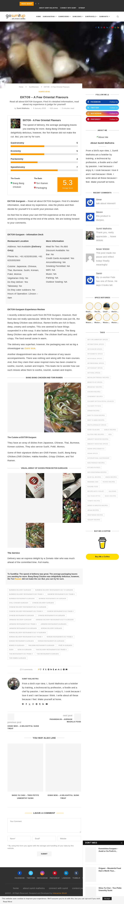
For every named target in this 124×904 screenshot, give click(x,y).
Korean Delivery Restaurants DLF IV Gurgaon (27, 632)
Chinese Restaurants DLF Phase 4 (60, 611)
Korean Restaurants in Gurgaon (51, 641)
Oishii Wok (29, 348)
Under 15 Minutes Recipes (97, 505)
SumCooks (77, 16)
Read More (7, 901)
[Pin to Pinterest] (49, 669)
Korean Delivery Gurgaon (51, 628)
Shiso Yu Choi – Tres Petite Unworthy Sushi (110, 889)
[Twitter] (99, 27)
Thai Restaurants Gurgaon (48, 654)
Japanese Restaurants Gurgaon (53, 624)
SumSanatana (49, 16)
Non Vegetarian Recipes (97, 472)
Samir (99, 273)
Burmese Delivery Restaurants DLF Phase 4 (26, 594)
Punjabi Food (92, 486)
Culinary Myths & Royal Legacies (100, 401)
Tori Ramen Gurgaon (17, 658)
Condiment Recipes (95, 396)
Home (38, 16)
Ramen (18, 579)
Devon (99, 212)
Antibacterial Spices (95, 344)
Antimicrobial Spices (95, 363)
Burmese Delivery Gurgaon (20, 590)
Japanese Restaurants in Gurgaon (23, 628)
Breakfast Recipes (94, 387)
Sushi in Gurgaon (25, 649)
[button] (36, 4)
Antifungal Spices (94, 358)
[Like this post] (40, 669)
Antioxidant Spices (95, 368)
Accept (107, 899)
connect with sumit (68, 8)
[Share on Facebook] (43, 669)
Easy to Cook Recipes (96, 415)
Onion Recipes (111, 477)
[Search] (117, 16)
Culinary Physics (94, 406)
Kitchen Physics (93, 467)
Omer (99, 199)
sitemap (82, 8)
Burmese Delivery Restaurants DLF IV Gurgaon (54, 590)
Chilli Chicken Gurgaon (18, 603)
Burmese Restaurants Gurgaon (22, 598)
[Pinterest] (104, 27)
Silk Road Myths (93, 496)
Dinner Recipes (93, 410)
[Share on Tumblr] (53, 669)
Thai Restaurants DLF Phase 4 (21, 654)
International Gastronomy (98, 458)
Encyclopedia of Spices (96, 425)
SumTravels (90, 16)
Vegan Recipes (93, 510)
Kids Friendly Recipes (96, 463)
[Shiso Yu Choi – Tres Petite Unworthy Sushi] (25, 768)
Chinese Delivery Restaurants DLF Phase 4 (26, 611)
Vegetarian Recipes (95, 515)
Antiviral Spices (93, 373)
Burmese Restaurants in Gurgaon (52, 598)
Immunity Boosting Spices (97, 444)
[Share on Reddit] (56, 669)
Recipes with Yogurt (95, 491)
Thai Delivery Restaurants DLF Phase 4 (51, 649)
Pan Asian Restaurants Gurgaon (41, 645)
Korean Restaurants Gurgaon (21, 641)
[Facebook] (96, 27)
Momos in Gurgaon (16, 645)
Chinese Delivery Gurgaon (43, 603)
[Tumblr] (109, 27)
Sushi (11, 649)
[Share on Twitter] (46, 669)
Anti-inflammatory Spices (97, 339)
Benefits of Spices (94, 382)
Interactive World (60, 893)
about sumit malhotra (48, 8)
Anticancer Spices (94, 349)
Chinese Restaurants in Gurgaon (51, 615)
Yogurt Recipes (93, 519)
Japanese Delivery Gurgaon (20, 619)
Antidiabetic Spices (95, 354)
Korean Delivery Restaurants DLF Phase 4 (26, 637)
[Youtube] (113, 27)
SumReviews (63, 16)
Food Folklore (93, 429)
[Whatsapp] (115, 27)
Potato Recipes (109, 482)
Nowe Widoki (103, 249)
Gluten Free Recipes (95, 434)
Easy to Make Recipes (95, 420)
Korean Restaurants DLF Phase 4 (60, 637)
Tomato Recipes (93, 501)
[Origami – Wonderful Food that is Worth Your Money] (90, 874)
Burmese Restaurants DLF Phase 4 (61, 594)
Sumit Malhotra (23, 108)
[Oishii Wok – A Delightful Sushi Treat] (63, 768)
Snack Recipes (110, 496)
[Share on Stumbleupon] (59, 669)
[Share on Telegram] (64, 669)
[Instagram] (101, 27)
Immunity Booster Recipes (97, 439)
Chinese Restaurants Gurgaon (21, 615)
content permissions (82, 888)
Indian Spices (92, 453)
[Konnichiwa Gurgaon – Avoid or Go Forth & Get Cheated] (90, 854)
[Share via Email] (66, 669)
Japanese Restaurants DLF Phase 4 (22, 624)
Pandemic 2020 (92, 482)
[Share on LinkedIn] (51, 669)
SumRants (103, 16)
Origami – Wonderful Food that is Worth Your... (110, 869)
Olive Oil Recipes (94, 477)
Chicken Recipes (93, 391)
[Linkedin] (107, 27)
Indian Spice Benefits (95, 448)
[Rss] (118, 27)
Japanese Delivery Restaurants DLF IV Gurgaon (55, 619)
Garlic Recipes (110, 429)
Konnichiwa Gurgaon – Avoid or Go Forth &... (108, 850)
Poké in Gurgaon (65, 645)
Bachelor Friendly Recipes (98, 377)
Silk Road (112, 491)
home (16, 888)
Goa (110, 434)
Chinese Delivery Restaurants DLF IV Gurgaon (27, 607)
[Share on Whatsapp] (61, 669)
